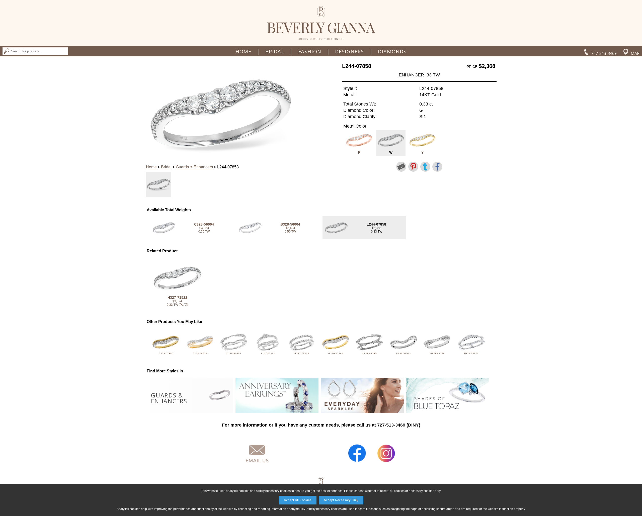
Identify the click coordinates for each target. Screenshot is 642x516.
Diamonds (392, 51)
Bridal (274, 51)
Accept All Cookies (297, 500)
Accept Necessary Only (341, 500)
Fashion (309, 51)
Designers (349, 51)
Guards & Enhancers (194, 167)
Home (243, 51)
